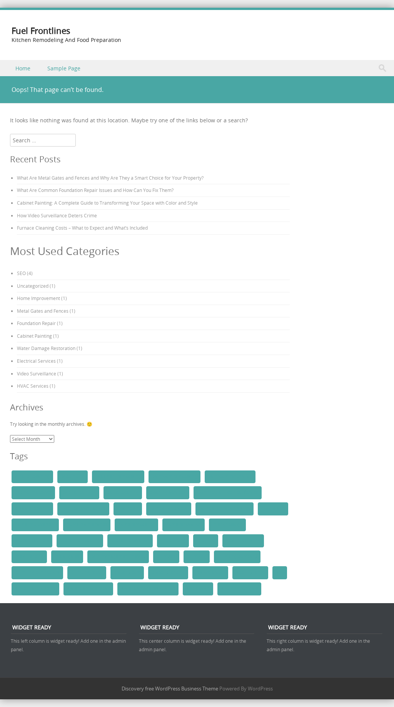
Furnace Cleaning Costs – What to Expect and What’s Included (82, 228)
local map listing (243, 540)
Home (22, 68)
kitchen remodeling (80, 540)
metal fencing (29, 556)
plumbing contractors (37, 572)
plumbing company (237, 556)
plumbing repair (87, 572)
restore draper (210, 572)
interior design (227, 524)
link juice (206, 540)
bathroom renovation (230, 476)
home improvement (35, 524)
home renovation (183, 524)
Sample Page (63, 68)
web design (198, 588)
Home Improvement (38, 298)
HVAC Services (32, 386)
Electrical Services (36, 361)
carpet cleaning (123, 492)
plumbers (166, 556)
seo (280, 572)
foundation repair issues (224, 508)
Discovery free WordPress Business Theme (170, 688)
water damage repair (88, 588)
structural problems (35, 588)
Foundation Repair (36, 323)
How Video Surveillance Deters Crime (57, 215)
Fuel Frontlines (41, 30)
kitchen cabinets (32, 540)
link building (172, 540)
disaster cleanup (32, 508)
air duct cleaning (32, 476)
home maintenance (87, 524)
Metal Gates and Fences (42, 311)
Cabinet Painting (34, 336)
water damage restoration (148, 588)
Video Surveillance (36, 373)
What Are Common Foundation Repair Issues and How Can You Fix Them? (95, 190)
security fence (250, 572)
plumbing (196, 556)
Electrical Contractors (83, 508)
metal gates (67, 556)
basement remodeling (118, 476)
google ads (273, 508)
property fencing (168, 572)
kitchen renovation (130, 540)
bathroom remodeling (174, 476)
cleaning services (168, 492)
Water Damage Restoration (46, 348)
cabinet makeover (33, 492)
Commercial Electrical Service (227, 492)
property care (127, 572)
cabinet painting (79, 492)
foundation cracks (169, 508)
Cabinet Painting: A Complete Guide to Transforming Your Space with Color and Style (107, 203)
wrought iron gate (239, 588)
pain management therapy (118, 556)
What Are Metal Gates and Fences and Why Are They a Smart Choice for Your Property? (110, 178)
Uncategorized (32, 286)
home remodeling (136, 524)
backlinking (72, 476)
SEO (21, 273)
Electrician (128, 508)
